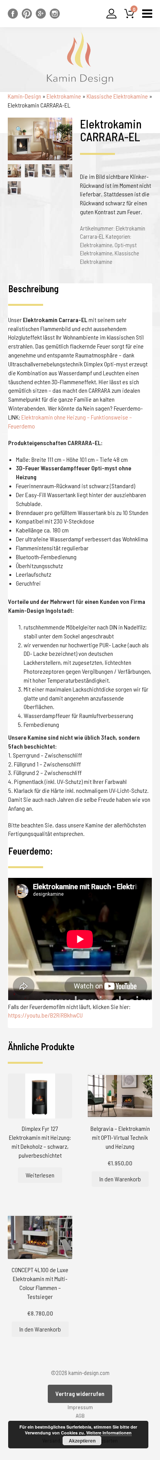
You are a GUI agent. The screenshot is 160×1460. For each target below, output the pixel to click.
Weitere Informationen (109, 1433)
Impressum (80, 1407)
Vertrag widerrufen (80, 1393)
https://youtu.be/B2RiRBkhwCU (45, 1015)
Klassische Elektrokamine (117, 96)
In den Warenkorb (120, 1179)
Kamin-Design (24, 96)
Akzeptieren (82, 1440)
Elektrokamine (64, 96)
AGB (80, 1415)
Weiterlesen (40, 1175)
